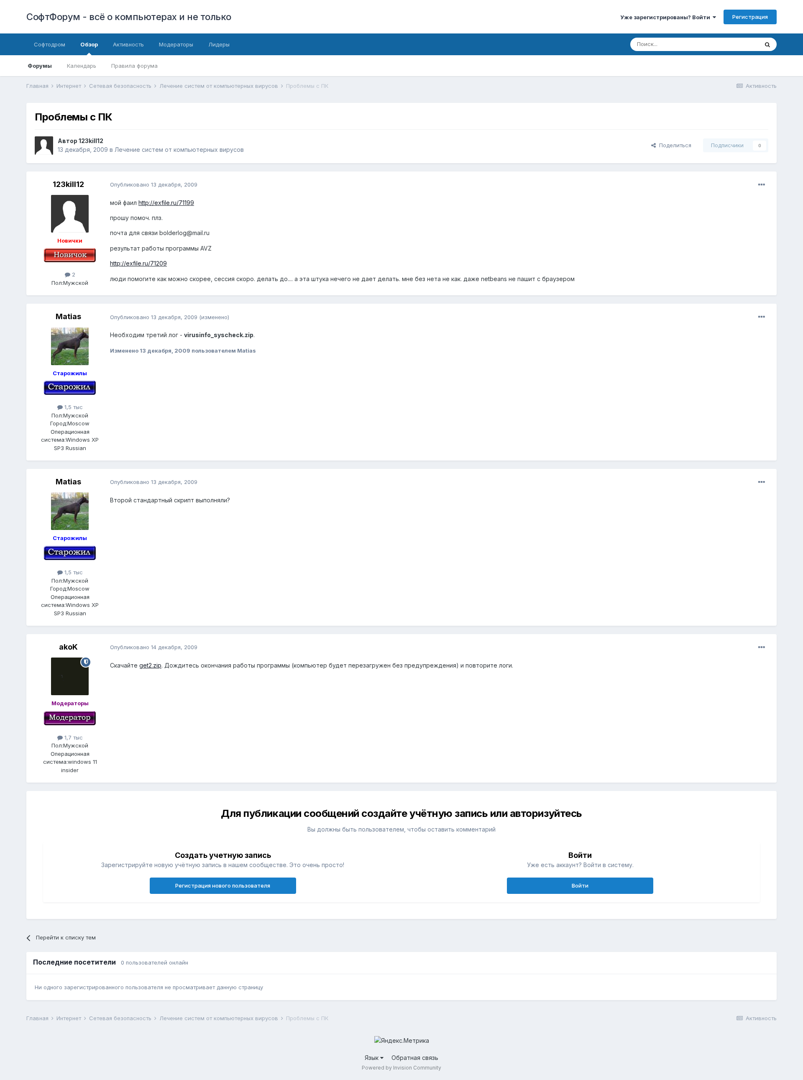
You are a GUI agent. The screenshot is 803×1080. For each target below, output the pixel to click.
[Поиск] (767, 44)
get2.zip (150, 665)
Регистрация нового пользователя (222, 885)
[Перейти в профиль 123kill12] (44, 145)
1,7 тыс (73, 737)
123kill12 (91, 140)
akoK (68, 646)
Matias (68, 316)
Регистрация (750, 16)
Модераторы (176, 44)
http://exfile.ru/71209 (138, 263)
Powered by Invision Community (401, 1068)
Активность (128, 44)
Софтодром (49, 44)
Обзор (89, 44)
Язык (372, 1057)
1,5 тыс (73, 407)
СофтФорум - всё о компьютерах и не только (128, 16)
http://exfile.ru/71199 (166, 202)
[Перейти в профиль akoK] (70, 676)
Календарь (81, 65)
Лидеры (219, 44)
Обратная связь (414, 1057)
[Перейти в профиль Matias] (70, 346)
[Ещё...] (761, 185)
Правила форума (134, 65)
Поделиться (673, 145)
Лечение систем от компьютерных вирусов (179, 149)
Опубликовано (153, 184)
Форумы (40, 65)
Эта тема (736, 44)
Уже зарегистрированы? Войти (666, 17)
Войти (580, 885)
